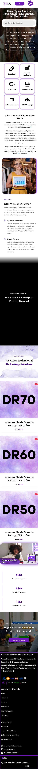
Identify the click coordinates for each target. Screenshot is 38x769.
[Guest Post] (11, 84)
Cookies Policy (6, 739)
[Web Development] (11, 99)
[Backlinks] (11, 68)
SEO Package (27, 105)
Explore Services (19, 640)
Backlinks (11, 74)
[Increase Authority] (27, 67)
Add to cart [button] (19, 420)
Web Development (12, 105)
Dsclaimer (4, 726)
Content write (27, 89)
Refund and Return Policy (10, 735)
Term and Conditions (8, 731)
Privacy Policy (6, 722)
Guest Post (12, 89)
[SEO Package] (27, 99)
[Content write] (27, 84)
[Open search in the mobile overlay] (19, 23)
